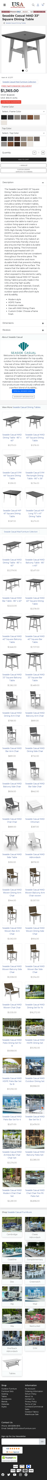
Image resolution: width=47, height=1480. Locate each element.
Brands (4, 1401)
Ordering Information (34, 1391)
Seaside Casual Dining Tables (26, 407)
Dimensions (8, 323)
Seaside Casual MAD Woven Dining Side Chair (35, 931)
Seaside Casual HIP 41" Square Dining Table (12, 513)
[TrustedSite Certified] (9, 1458)
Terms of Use (30, 1404)
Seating (4, 1394)
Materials (5, 1404)
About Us (29, 1396)
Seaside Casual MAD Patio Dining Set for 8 (12, 1043)
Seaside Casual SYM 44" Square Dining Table (12, 476)
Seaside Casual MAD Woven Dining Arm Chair (12, 893)
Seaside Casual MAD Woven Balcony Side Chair (12, 969)
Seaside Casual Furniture (20, 1212)
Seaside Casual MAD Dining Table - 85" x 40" (12, 438)
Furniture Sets (7, 1391)
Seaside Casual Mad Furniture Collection (19, 82)
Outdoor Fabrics (31, 1412)
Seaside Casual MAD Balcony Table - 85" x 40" (35, 563)
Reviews (6, 330)
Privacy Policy (31, 1401)
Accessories (6, 1399)
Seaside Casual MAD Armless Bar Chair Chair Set (12, 1155)
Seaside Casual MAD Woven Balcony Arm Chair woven (35, 893)
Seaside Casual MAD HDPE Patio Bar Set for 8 (12, 1081)
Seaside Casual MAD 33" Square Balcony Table (12, 677)
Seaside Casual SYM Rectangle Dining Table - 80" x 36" (35, 476)
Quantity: (6, 152)
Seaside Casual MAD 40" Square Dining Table (35, 438)
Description (8, 182)
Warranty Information (23, 397)
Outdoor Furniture (9, 1389)
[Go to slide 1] (23, 71)
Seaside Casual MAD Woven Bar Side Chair (35, 969)
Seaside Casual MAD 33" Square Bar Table (35, 677)
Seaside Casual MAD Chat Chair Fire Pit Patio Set (35, 1193)
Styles (4, 1407)
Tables (4, 1396)
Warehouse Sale (32, 1414)
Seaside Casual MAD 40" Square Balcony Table (12, 639)
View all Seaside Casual (23, 391)
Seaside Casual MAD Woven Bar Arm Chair (12, 931)
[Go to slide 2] (27, 71)
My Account (30, 1389)
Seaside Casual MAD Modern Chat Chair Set (12, 1193)
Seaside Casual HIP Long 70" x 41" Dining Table (35, 513)
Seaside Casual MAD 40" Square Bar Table (35, 639)
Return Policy (30, 1394)
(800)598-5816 (14, 1426)
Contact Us (29, 1399)
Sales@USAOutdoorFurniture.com (21, 1428)
